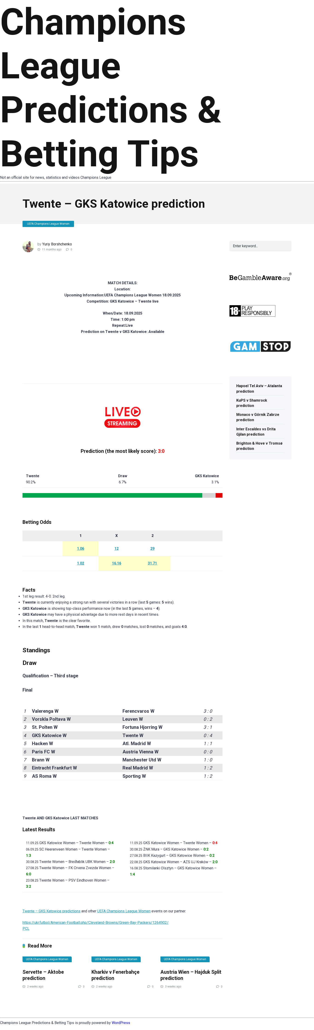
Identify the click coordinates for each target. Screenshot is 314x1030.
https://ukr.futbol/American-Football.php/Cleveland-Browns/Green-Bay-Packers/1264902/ (95, 922)
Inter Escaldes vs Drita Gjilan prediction (256, 432)
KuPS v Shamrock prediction (251, 403)
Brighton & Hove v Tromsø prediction (259, 446)
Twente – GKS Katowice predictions (51, 911)
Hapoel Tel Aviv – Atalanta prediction (259, 388)
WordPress (121, 1023)
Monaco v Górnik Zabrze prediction (257, 417)
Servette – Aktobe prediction (43, 975)
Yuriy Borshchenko (57, 244)
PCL (26, 928)
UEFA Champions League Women (48, 223)
